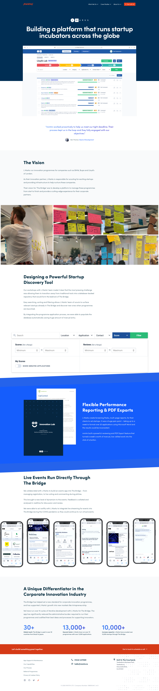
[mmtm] (38, 680)
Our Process (28, 668)
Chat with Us (130, 4)
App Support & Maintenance (33, 660)
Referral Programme (30, 671)
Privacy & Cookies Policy (32, 675)
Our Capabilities (29, 664)
